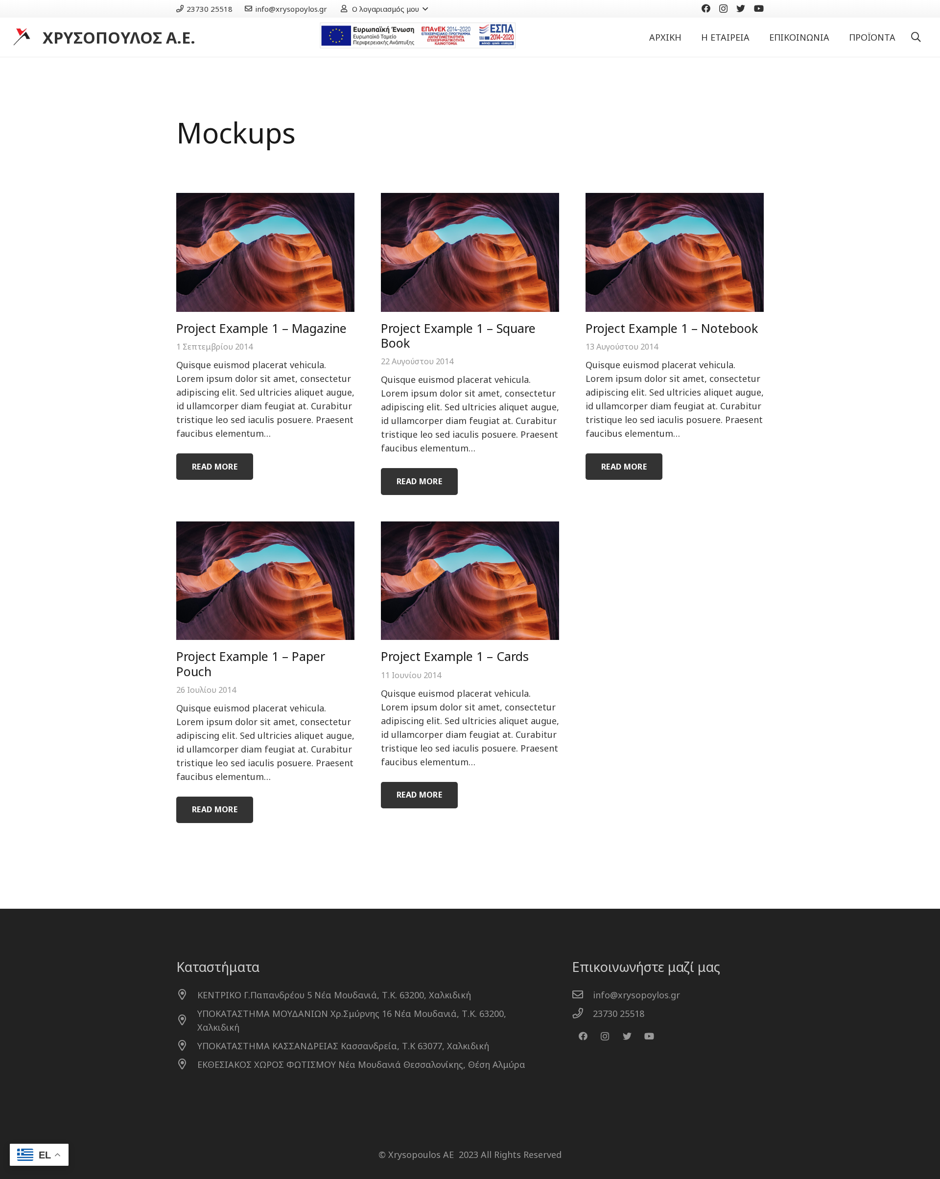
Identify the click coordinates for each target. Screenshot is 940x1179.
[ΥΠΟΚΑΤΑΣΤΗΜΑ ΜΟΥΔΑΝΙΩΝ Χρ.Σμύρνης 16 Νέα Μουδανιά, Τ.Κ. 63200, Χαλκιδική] (186, 1020)
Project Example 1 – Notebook (672, 328)
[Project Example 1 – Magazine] (265, 252)
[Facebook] (706, 8)
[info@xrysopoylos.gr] (582, 995)
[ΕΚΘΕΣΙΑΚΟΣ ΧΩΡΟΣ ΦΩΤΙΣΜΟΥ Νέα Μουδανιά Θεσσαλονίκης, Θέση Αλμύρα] (186, 1064)
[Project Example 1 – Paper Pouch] (265, 580)
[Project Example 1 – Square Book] (470, 252)
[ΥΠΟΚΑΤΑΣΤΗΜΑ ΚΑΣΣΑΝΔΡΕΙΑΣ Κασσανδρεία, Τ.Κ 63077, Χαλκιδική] (186, 1046)
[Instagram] (723, 9)
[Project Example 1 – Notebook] (675, 252)
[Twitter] (740, 8)
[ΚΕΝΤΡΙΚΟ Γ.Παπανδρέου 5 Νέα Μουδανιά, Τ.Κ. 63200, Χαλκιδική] (186, 995)
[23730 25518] (582, 1013)
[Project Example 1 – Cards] (470, 580)
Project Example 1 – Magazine (261, 328)
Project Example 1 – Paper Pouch (250, 663)
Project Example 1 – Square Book (458, 335)
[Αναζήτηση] (916, 37)
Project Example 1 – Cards (455, 656)
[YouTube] (759, 8)
